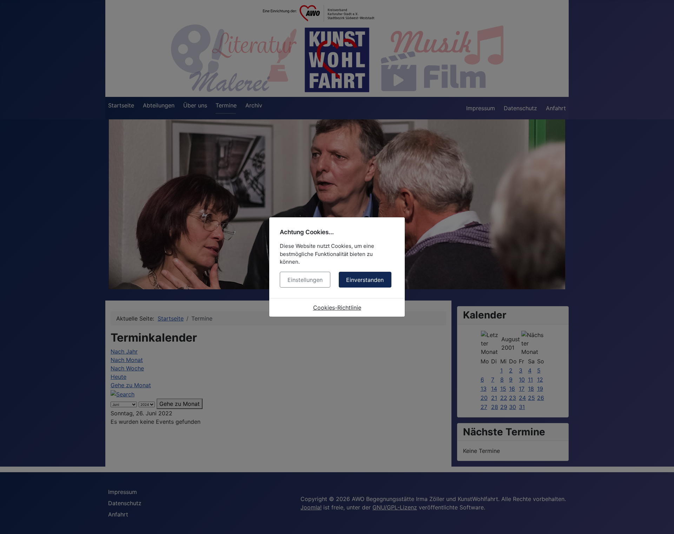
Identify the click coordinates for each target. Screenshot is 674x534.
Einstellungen (305, 279)
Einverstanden (365, 279)
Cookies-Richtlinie (337, 307)
